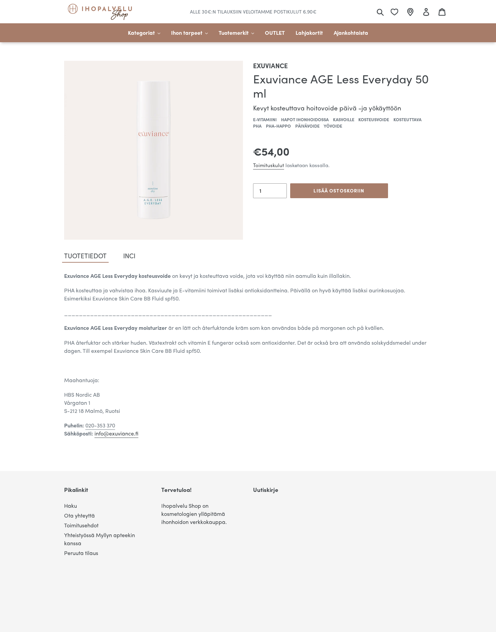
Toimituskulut (268, 165)
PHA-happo (278, 126)
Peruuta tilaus (81, 553)
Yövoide (333, 126)
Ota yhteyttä (79, 515)
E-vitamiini (265, 119)
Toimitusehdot (81, 525)
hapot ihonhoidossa (305, 119)
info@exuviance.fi (116, 433)
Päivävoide (307, 126)
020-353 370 (100, 425)
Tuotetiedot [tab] (85, 255)
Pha (257, 126)
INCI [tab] (129, 255)
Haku (70, 505)
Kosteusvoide (373, 119)
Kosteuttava (407, 119)
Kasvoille (343, 119)
